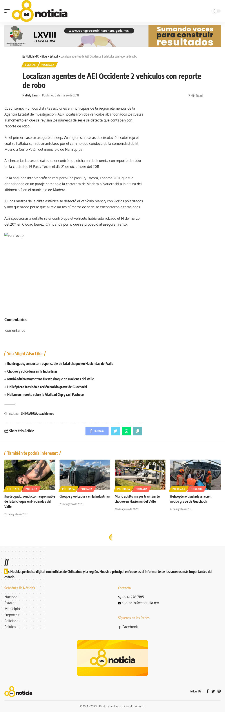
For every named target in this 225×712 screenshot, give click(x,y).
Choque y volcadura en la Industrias (32, 371)
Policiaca (48, 64)
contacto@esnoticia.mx (140, 603)
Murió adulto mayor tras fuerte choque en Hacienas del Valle (50, 379)
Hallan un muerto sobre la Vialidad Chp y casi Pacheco (45, 394)
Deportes (11, 615)
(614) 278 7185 (133, 597)
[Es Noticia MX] (39, 11)
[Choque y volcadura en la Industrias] (85, 475)
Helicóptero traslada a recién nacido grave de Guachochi (47, 387)
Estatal (30, 64)
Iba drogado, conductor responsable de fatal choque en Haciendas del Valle (60, 363)
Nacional (11, 597)
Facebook (130, 627)
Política (10, 627)
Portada (31, 489)
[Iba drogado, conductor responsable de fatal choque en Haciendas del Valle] (29, 475)
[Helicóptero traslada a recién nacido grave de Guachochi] (195, 475)
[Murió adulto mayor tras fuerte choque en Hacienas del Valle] (140, 475)
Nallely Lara (30, 95)
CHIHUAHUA (29, 413)
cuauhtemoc (46, 413)
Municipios (12, 609)
